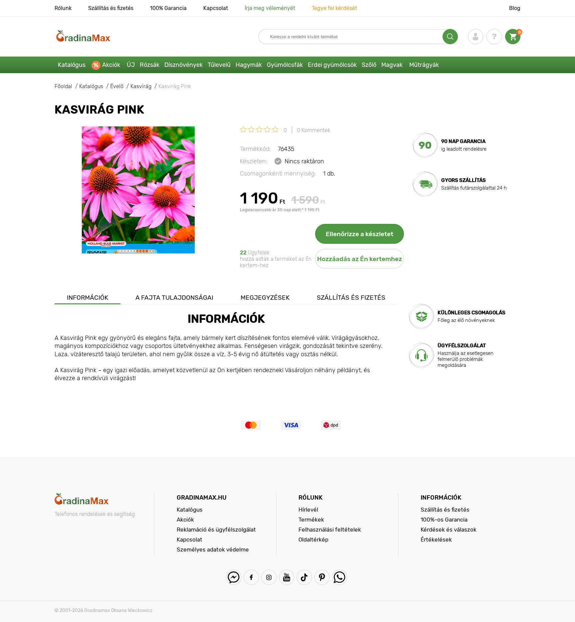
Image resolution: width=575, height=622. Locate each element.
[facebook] (251, 577)
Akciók (111, 65)
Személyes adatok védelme (213, 549)
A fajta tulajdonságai (174, 297)
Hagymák (249, 65)
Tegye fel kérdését (334, 8)
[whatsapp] (339, 577)
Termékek (311, 519)
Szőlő (369, 65)
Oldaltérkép (313, 539)
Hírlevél (308, 509)
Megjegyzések (265, 297)
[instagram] (269, 577)
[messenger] (234, 577)
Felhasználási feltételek (329, 529)
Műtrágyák (424, 65)
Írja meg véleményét (270, 8)
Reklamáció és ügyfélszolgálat (216, 529)
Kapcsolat (215, 8)
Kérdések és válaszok (449, 529)
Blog (514, 8)
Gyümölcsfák (285, 65)
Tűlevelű (219, 65)
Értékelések (436, 539)
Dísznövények (183, 65)
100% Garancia (168, 8)
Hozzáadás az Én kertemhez (359, 259)
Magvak (392, 65)
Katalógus (72, 65)
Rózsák (149, 65)
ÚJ (131, 65)
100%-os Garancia (444, 519)
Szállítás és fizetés (110, 8)
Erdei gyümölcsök (332, 65)
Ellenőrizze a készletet (359, 234)
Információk (87, 297)
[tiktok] (304, 577)
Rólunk (63, 8)
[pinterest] (322, 577)
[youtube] (286, 577)
